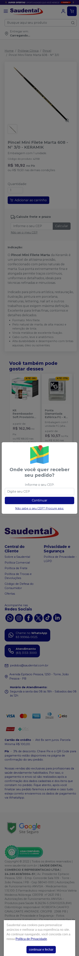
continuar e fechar (41, 949)
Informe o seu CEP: (39, 485)
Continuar (39, 500)
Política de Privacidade (31, 939)
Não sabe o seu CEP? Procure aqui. (39, 508)
